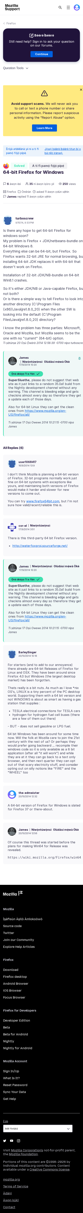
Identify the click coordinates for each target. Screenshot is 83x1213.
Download (10, 970)
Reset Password (15, 1085)
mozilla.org (11, 1179)
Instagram (18, 1140)
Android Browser (15, 983)
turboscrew (24, 218)
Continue (41, 54)
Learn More (44, 128)
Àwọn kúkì (11, 1200)
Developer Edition (16, 1020)
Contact (9, 1207)
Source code (12, 926)
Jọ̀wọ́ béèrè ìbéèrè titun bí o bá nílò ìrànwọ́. (63, 151)
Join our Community (18, 940)
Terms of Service (15, 1186)
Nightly (8, 1041)
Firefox (11, 23)
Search (60, 7)
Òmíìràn (26, 191)
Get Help (9, 1099)
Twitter (8, 933)
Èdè (5, 1121)
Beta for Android (15, 1034)
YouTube (11, 1140)
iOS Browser (12, 990)
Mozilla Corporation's (27, 1150)
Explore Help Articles (19, 947)
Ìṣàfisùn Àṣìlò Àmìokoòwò (22, 919)
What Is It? (11, 1078)
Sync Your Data (14, 1092)
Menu (68, 7)
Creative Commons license (49, 1169)
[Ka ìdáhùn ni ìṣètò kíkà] (79, 358)
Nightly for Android (17, 1048)
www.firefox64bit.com (42, 501)
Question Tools (13, 68)
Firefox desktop (15, 977)
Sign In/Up (11, 1071)
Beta (6, 1027)
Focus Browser (14, 997)
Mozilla (12, 894)
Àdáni (7, 1193)
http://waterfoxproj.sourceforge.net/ (40, 546)
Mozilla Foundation (23, 1154)
